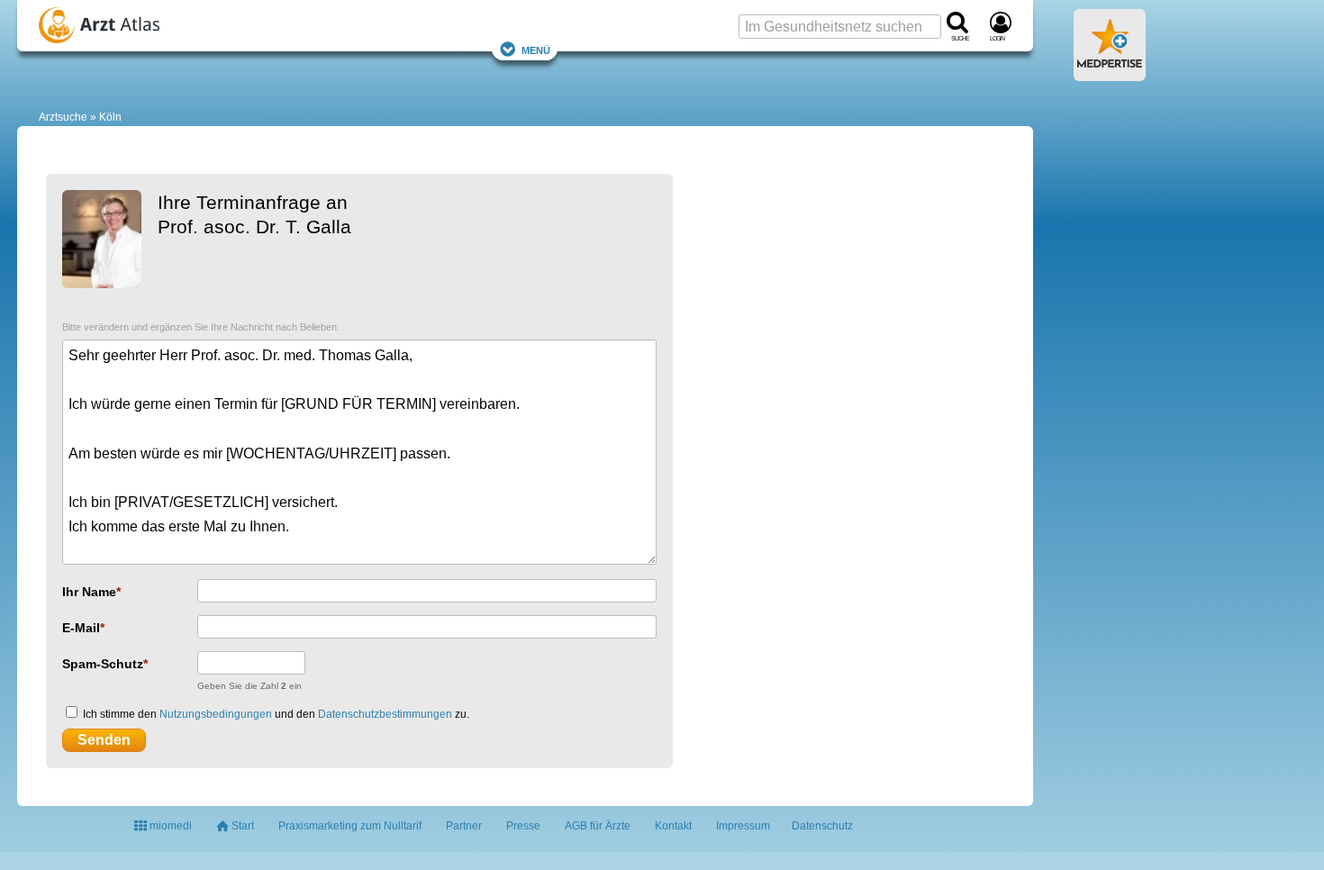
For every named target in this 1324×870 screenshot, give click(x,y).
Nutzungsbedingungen (215, 714)
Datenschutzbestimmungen (385, 714)
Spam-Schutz (102, 664)
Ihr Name (89, 592)
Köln (110, 117)
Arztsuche (63, 117)
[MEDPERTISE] (1109, 74)
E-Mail (81, 628)
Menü (535, 49)
